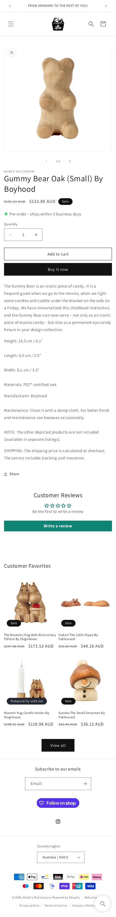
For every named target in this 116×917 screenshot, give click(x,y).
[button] (11, 24)
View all (58, 745)
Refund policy (94, 897)
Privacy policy (29, 905)
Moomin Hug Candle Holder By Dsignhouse (26, 715)
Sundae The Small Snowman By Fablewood (82, 715)
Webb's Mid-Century (37, 897)
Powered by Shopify (66, 897)
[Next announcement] (106, 6)
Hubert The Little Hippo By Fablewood (78, 637)
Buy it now (58, 269)
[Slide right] (70, 161)
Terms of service (56, 905)
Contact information (86, 905)
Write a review (58, 526)
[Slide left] (46, 161)
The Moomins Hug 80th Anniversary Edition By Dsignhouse (30, 637)
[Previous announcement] (10, 6)
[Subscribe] (85, 783)
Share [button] (14, 473)
